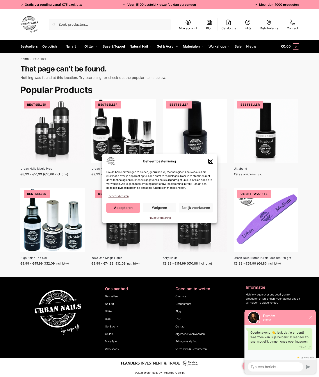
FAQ (248, 28)
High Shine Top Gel (33, 258)
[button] (211, 161)
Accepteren (123, 208)
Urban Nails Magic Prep (36, 168)
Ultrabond (240, 168)
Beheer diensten (119, 196)
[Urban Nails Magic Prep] (52, 131)
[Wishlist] (78, 105)
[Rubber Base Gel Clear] (195, 131)
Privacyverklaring (159, 217)
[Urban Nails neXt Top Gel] (123, 131)
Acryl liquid (170, 258)
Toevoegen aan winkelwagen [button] (266, 183)
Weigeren (159, 208)
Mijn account (188, 28)
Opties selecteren (52, 183)
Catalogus (228, 28)
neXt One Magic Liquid (106, 258)
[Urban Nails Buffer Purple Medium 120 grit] (266, 220)
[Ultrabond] (266, 131)
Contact (292, 28)
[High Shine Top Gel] (52, 220)
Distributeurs (269, 28)
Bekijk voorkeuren (196, 208)
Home (24, 58)
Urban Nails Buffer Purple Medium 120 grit (262, 258)
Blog (209, 28)
